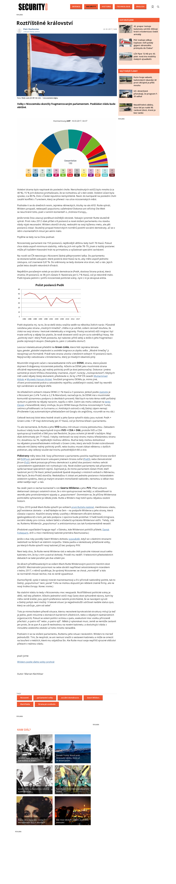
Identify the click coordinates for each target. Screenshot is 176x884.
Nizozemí (24, 697)
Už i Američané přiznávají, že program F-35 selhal (146, 94)
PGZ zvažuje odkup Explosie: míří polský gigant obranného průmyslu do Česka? (143, 44)
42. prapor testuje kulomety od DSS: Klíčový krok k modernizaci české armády (146, 30)
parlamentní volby (45, 697)
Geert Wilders (93, 697)
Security (91, 6)
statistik (103, 392)
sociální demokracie (70, 697)
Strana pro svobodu (46, 704)
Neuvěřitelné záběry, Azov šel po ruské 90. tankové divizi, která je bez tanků (145, 108)
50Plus (25, 459)
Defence (76, 6)
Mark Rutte (25, 704)
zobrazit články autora (31, 32)
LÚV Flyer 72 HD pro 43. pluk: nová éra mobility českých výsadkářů (145, 56)
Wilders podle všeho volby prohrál (35, 661)
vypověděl (74, 538)
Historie (106, 6)
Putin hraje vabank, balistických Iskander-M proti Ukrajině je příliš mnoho (145, 81)
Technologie (123, 6)
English (140, 6)
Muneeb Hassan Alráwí (39, 379)
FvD (27, 462)
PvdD (87, 459)
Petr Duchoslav (31, 29)
